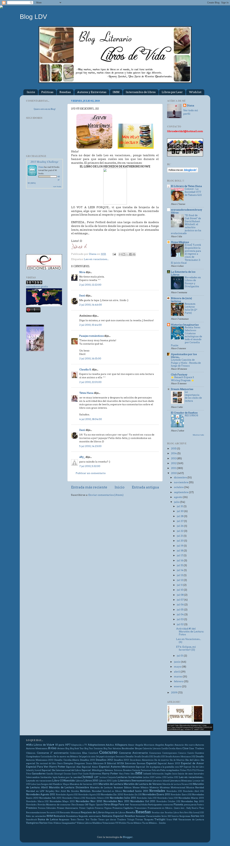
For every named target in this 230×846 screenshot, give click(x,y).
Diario (60, 763)
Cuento (190, 753)
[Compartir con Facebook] (130, 254)
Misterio (154, 787)
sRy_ (82, 456)
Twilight (159, 819)
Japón (55, 777)
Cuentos (199, 753)
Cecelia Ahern (175, 748)
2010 (174, 473)
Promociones (140, 808)
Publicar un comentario (91, 473)
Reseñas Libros (172, 812)
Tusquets (148, 819)
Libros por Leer (172, 92)
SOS (202, 816)
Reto (182, 812)
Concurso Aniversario (133, 752)
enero (178, 686)
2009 (174, 692)
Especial (151, 763)
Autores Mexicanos (36, 748)
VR (116, 823)
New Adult (60, 791)
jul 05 (180, 609)
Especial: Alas (73, 766)
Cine (185, 748)
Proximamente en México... (160, 808)
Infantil (147, 773)
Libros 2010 (90, 780)
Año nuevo (190, 745)
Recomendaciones (36, 812)
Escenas (141, 763)
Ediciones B (99, 763)
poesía (193, 805)
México (145, 787)
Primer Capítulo (86, 808)
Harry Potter (110, 773)
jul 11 (180, 584)
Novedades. (31, 805)
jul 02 (180, 624)
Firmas (200, 770)
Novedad (96, 791)
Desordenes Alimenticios (142, 760)
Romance (59, 816)
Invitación (46, 777)
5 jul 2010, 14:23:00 (90, 446)
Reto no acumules (36, 816)
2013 (174, 458)
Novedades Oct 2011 (142, 801)
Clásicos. (31, 753)
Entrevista (130, 763)
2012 (174, 463)
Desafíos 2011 (87, 760)
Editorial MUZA (115, 763)
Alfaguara (121, 744)
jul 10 (180, 589)
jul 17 (180, 555)
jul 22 (180, 530)
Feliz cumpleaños (169, 770)
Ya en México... (150, 823)
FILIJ (194, 770)
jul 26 (180, 525)
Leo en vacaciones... (96, 259)
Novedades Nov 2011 (116, 801)
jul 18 (180, 550)
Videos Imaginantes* (65, 823)
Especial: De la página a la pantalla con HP (159, 766)
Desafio (129, 756)
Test (87, 819)
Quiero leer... (180, 808)
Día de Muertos (177, 760)
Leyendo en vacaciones (39, 780)
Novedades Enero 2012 (181, 794)
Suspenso (64, 819)
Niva (82, 272)
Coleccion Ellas (78, 753)
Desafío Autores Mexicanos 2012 (180, 756)
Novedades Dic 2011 (133, 794)
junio (177, 661)
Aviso (52, 748)
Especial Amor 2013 (169, 763)
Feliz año (156, 770)
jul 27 (180, 521)
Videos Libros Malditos (89, 823)
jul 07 (180, 599)
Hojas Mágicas (180, 242)
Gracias (67, 774)
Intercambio (33, 777)
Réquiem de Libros (115, 812)
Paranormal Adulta (139, 805)
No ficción (73, 791)
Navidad (199, 787)
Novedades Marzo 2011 (191, 798)
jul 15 (180, 565)
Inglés (168, 773)
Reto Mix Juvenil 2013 (194, 812)
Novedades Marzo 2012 (37, 801)
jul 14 (180, 570)
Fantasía (136, 770)
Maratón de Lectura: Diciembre (69, 787)
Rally (188, 808)
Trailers (121, 819)
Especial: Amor (90, 766)
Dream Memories (182, 389)
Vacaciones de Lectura (191, 819)
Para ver (123, 804)
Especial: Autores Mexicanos (117, 766)
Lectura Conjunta (107, 777)
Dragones (79, 763)
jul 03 (180, 619)
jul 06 (180, 604)
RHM (50, 816)
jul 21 (180, 535)
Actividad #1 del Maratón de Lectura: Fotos (190, 631)
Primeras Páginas (103, 808)
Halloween (95, 773)
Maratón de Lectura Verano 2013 (177, 784)
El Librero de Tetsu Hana (186, 186)
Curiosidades (46, 756)
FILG (189, 770)
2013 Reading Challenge (44, 161)
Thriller (93, 819)
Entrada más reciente (89, 487)
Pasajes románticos (91, 335)
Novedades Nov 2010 (89, 801)
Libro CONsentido (63, 780)
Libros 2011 (105, 780)
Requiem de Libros (93, 812)
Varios (43, 822)
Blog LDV (33, 16)
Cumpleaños (33, 756)
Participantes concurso (160, 804)
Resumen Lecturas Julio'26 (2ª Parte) (191, 308)
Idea (132, 774)
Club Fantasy (179, 374)
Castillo (164, 748)
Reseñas (65, 92)
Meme (136, 787)
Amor (131, 744)
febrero (179, 681)
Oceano (80, 804)
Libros (79, 780)
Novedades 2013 (174, 791)
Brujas (138, 748)
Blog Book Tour (77, 748)
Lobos (33, 784)
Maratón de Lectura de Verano (143, 783)
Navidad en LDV (35, 791)
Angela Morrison (144, 744)
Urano (169, 819)
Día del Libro (192, 760)
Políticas (47, 92)
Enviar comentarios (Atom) (105, 494)
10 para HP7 (62, 744)
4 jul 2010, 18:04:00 (90, 419)
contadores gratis (37, 286)
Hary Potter (124, 774)
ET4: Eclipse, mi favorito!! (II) (186, 648)
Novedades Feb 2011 (50, 798)
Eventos (127, 770)
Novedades (157, 791)
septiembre (181, 492)
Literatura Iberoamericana (135, 780)
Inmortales (199, 774)
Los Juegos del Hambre (49, 784)
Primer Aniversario (67, 808)
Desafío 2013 (159, 756)
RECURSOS (191, 415)
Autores (199, 744)
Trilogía (130, 819)
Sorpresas (184, 816)
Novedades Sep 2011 (192, 801)
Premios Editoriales (47, 808)
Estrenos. (118, 770)
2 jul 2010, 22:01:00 (90, 382)
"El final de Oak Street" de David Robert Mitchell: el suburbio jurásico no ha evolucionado (186, 224)
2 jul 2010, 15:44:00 (90, 324)
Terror (80, 819)
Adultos (110, 744)
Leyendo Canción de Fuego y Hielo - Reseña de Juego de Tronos (186, 362)
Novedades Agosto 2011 (40, 794)
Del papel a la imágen (105, 756)
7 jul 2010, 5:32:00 (89, 466)
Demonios (120, 756)
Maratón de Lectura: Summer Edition (111, 787)
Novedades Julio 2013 (147, 798)
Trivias (139, 819)
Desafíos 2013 (121, 760)
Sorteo (195, 816)
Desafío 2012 (147, 756)
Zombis (162, 823)
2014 (174, 453)
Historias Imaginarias (185, 324)
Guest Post (77, 774)
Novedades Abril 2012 (193, 791)
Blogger (128, 837)
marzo (178, 676)
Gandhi (49, 774)
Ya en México (134, 823)
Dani (82, 295)
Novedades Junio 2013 (167, 798)
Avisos (61, 748)
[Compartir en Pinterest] (134, 254)
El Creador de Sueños (184, 412)
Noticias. (85, 790)
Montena (165, 787)
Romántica (72, 816)
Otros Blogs (111, 804)
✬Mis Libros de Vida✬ (40, 744)
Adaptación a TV (79, 745)
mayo (178, 666)
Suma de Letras (48, 819)
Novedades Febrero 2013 (97, 798)
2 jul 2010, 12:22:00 (90, 284)
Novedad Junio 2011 (135, 790)
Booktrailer (128, 748)
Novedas (41, 805)
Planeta (178, 804)
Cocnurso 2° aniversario (53, 752)
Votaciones (108, 823)
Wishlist (195, 92)
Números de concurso (58, 804)
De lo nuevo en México (65, 756)
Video (50, 823)
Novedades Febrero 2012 (73, 798)
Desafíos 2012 (104, 759)
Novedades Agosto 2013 (89, 794)
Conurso (182, 753)
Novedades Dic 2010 (112, 794)
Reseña (130, 812)
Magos (66, 784)
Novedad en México (112, 791)
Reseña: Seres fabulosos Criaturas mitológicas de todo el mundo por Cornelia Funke (186, 336)
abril (177, 671)
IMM (116, 92)
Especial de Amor (192, 763)
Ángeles (169, 744)
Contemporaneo (169, 753)
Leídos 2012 (172, 777)
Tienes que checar (107, 819)
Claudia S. (85, 369)
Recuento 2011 (53, 812)
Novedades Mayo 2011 (62, 801)
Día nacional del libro (46, 763)
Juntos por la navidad (70, 777)
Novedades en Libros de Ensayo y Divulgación (193, 282)
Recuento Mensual (70, 812)
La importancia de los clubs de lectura (193, 396)
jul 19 (180, 545)
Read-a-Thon (198, 808)
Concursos (155, 753)
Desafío (137, 756)
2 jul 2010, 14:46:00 (90, 304)
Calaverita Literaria (151, 748)
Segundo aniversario (90, 816)
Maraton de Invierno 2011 (84, 784)
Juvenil (87, 777)
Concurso (108, 752)
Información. (158, 774)
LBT (96, 777)
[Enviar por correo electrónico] (120, 254)
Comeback (93, 753)
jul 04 (180, 614)
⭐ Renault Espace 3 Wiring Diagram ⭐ (182, 379)
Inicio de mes (185, 773)
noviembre (181, 482)
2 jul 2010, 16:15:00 (90, 358)
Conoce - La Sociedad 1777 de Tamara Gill (193, 192)
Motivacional (178, 787)
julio (177, 501)
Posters (200, 805)
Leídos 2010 (160, 777)
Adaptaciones (96, 744)
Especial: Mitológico (93, 770)
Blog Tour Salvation (112, 748)
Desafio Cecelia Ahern (66, 760)
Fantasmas (146, 770)
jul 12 (180, 580)
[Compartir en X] (127, 254)
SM (169, 816)
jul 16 (180, 560)
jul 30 (180, 511)
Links (114, 781)
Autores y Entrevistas (91, 92)
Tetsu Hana (86, 392)
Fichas (183, 770)
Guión (86, 774)
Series (164, 816)
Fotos (28, 774)
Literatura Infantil (160, 781)
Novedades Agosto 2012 (67, 794)
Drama (89, 763)
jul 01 (180, 655)
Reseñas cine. (158, 812)
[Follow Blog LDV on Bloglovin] (182, 171)
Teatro (73, 819)
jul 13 (180, 575)
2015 (174, 448)
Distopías (68, 763)
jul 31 (180, 506)
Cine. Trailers (196, 748)
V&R (175, 819)
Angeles (159, 744)
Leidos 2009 (149, 777)
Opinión (99, 805)
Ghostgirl (58, 774)
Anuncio (179, 744)
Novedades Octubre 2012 (168, 801)
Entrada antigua (145, 487)
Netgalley (49, 791)
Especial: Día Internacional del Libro (61, 770)
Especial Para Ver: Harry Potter (45, 766)
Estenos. (109, 770)
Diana (40, 166)
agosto (178, 497)
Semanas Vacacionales (148, 816)
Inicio (31, 92)
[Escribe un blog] (124, 254)
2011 (174, 468)
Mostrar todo (198, 435)
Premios (31, 807)
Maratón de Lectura (110, 783)
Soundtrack (31, 819)
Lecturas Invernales (129, 777)
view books (57, 186)
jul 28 (180, 516)
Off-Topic (90, 804)
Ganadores (38, 773)
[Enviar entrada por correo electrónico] (113, 253)
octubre (179, 487)
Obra (73, 805)
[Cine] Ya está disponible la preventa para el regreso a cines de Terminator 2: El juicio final (186, 253)
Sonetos (175, 816)
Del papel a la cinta (87, 756)
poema (187, 805)
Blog (67, 748)
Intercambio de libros (141, 92)
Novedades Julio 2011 (123, 797)
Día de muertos (161, 760)
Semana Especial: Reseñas (118, 816)
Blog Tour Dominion (93, 748)
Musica (190, 787)
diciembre (180, 477)
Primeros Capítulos (123, 808)
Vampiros (32, 822)
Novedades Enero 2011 (156, 794)
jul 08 (180, 594)
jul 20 (180, 540)
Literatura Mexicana (181, 780)
